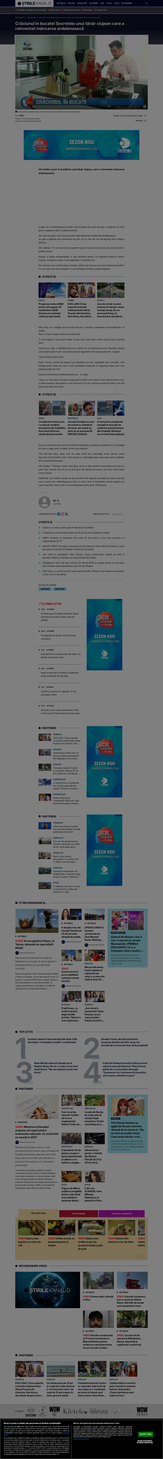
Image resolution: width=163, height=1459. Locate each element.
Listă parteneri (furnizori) (81, 1439)
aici (26, 1448)
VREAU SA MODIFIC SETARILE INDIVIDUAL (145, 1441)
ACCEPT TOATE (146, 1434)
